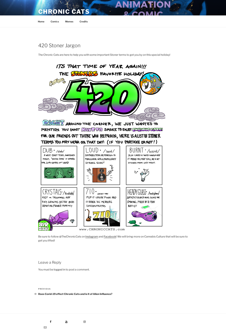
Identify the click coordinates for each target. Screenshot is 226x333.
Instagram (91, 236)
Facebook (110, 236)
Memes (69, 21)
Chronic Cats (64, 11)
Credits (84, 21)
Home (41, 21)
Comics (55, 21)
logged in (59, 269)
